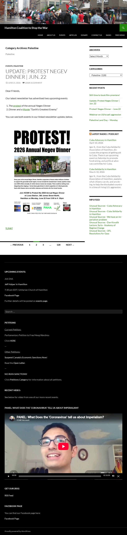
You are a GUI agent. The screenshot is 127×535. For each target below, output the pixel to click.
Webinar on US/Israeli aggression (105, 114)
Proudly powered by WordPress (18, 531)
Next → (70, 244)
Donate (84, 35)
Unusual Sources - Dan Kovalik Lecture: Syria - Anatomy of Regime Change (104, 225)
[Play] (8, 476)
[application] (63, 446)
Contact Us (97, 35)
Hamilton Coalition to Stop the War (26, 27)
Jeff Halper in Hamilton (16, 284)
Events (62, 35)
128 (58, 244)
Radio (108, 35)
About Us (51, 35)
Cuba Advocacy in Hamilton (102, 140)
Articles (73, 35)
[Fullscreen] (118, 476)
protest (17, 105)
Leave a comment (33, 83)
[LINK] (9, 228)
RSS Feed (9, 495)
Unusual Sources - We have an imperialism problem (105, 218)
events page (41, 301)
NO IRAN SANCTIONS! (16, 374)
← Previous (16, 244)
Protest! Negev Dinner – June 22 (105, 109)
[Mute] (113, 476)
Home (40, 35)
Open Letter (19, 363)
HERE (13, 340)
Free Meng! (120, 35)
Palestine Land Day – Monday (103, 120)
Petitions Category (19, 379)
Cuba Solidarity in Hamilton (102, 169)
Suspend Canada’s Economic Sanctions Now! (26, 357)
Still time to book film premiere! (104, 95)
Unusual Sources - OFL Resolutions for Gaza (100, 232)
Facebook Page (12, 295)
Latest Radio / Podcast (105, 134)
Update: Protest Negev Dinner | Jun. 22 (36, 74)
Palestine (18, 66)
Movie (26, 109)
